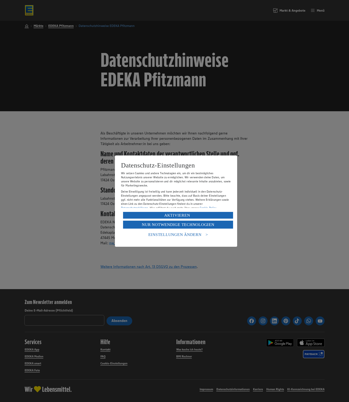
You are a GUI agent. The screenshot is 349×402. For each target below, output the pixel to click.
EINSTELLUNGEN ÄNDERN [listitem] (174, 234)
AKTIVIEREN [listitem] (177, 215)
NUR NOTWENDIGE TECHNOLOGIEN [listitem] (178, 224)
